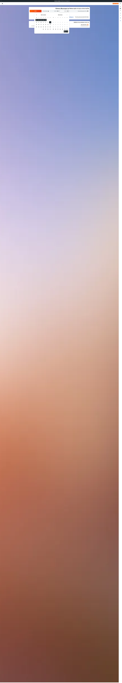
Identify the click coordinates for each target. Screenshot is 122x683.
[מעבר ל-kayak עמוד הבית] (116, 3)
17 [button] (64, 26)
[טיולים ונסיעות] (120, 18)
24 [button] (64, 29)
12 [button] (60, 24)
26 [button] (60, 29)
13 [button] (50, 24)
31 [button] (64, 31)
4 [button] (62, 22)
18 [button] (62, 26)
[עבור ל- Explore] (120, 13)
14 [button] (55, 24)
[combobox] (78, 11)
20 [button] (57, 26)
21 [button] (55, 26)
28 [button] (55, 29)
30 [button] (67, 31)
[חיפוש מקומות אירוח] (120, 8)
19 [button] (60, 26)
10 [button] (64, 24)
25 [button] (62, 29)
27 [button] (50, 29)
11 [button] (62, 24)
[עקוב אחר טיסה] (120, 15)
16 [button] (43, 24)
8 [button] (53, 22)
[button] (1, 1)
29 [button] (53, 29)
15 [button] (53, 24)
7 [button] (55, 22)
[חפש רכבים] (120, 10)
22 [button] (53, 26)
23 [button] (43, 26)
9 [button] (43, 22)
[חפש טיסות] (120, 6)
